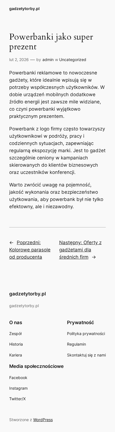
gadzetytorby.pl (24, 8)
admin (48, 59)
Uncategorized (72, 59)
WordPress (43, 419)
